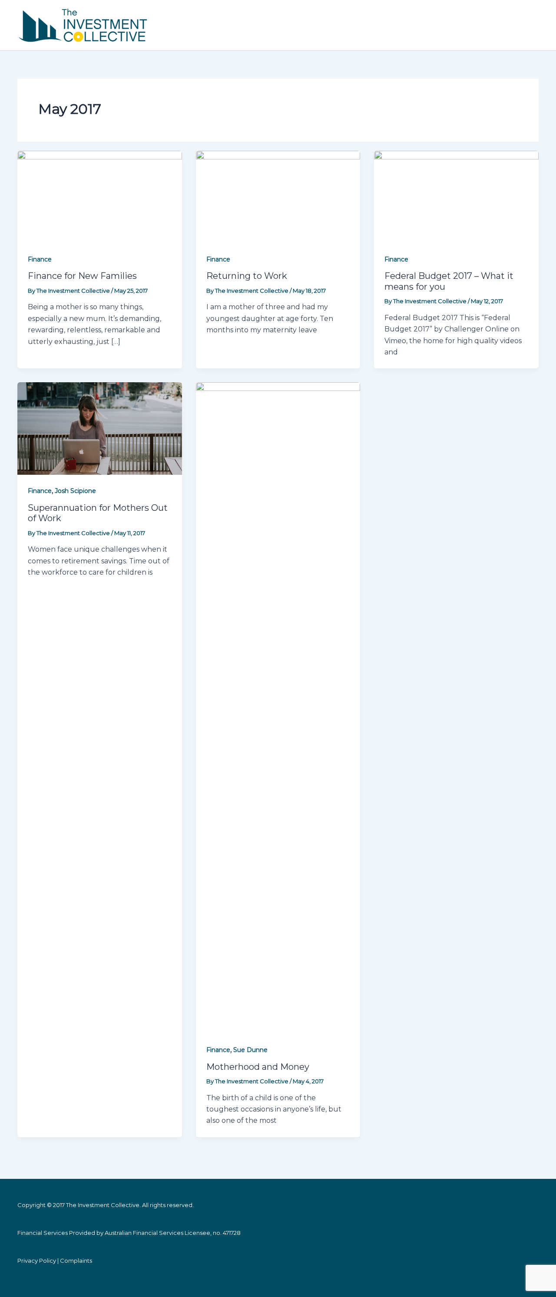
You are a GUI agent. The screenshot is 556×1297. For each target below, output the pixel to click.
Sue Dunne (250, 1050)
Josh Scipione (75, 491)
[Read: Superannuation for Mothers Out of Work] (99, 428)
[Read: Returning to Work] (278, 196)
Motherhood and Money (257, 1067)
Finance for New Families (82, 276)
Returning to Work (246, 276)
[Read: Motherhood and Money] (278, 708)
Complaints (76, 1260)
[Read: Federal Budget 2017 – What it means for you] (456, 196)
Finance (40, 259)
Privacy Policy (36, 1260)
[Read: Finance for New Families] (99, 196)
